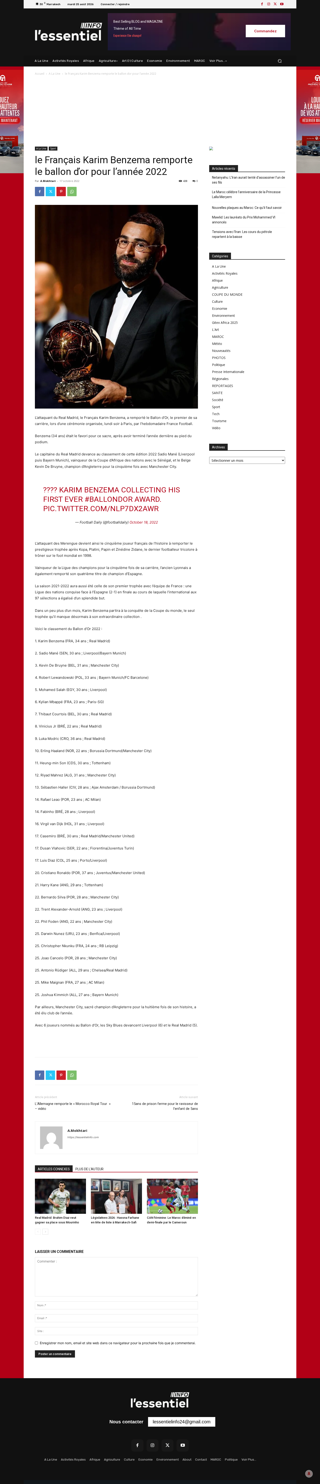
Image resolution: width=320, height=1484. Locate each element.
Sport (53, 148)
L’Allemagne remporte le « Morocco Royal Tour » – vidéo (73, 1106)
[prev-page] (38, 1232)
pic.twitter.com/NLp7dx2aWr (101, 508)
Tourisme (219, 421)
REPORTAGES (222, 386)
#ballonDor (109, 499)
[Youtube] (282, 4)
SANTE (217, 393)
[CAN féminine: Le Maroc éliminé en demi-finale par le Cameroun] (172, 1196)
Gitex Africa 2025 (225, 322)
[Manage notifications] (309, 1473)
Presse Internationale (228, 371)
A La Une (54, 74)
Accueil (39, 74)
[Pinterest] (61, 191)
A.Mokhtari (48, 181)
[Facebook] (262, 4)
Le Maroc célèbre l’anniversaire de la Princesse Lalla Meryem (246, 194)
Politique (218, 364)
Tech (216, 414)
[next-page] (45, 1232)
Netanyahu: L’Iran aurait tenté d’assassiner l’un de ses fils (248, 180)
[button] (279, 60)
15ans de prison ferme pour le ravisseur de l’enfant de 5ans (165, 1106)
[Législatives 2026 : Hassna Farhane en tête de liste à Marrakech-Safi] (116, 1196)
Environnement (223, 315)
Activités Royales (225, 273)
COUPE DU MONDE (227, 294)
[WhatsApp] (72, 191)
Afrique (217, 280)
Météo (217, 343)
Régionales (220, 379)
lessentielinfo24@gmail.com (182, 1421)
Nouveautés (221, 350)
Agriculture (220, 287)
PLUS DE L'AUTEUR (89, 1169)
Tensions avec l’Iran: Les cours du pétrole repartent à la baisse (242, 234)
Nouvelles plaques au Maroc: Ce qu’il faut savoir (247, 208)
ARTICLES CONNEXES (54, 1169)
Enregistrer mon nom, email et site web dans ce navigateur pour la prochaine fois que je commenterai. (118, 1343)
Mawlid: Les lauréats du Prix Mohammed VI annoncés (243, 219)
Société (217, 400)
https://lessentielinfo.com (83, 1137)
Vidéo (216, 428)
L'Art (215, 329)
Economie (219, 308)
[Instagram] (268, 4)
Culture (217, 301)
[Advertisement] (160, 111)
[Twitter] (275, 4)
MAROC (218, 336)
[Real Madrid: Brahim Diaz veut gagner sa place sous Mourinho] (60, 1196)
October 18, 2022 (144, 522)
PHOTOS (219, 357)
